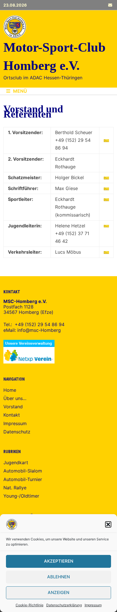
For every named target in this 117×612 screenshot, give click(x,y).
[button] (108, 524)
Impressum (93, 605)
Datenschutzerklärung (64, 605)
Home (9, 390)
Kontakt (11, 415)
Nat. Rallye (14, 487)
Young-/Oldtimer (21, 496)
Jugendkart (15, 462)
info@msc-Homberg (39, 330)
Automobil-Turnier (22, 479)
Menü (20, 91)
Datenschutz (16, 432)
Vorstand (13, 406)
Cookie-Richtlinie (29, 605)
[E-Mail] (110, 5)
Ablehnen (58, 576)
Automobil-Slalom (22, 471)
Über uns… (14, 398)
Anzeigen (58, 592)
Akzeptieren (58, 561)
